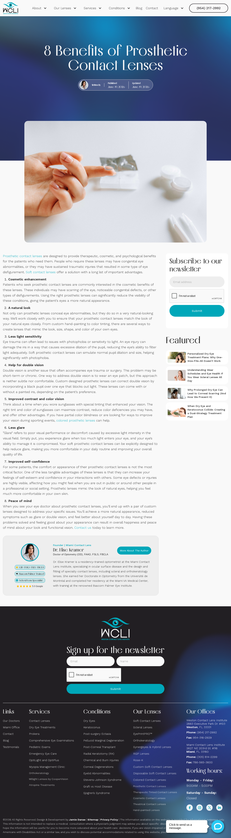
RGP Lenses (141, 753)
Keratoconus (91, 727)
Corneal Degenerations (98, 767)
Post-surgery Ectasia (97, 734)
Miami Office (11, 727)
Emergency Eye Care (43, 753)
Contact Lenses (39, 721)
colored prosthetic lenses (75, 420)
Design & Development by (61, 819)
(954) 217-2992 (209, 8)
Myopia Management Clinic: (47, 767)
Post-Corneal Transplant (99, 747)
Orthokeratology (39, 773)
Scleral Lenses (142, 727)
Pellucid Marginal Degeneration (103, 740)
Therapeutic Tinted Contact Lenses (155, 792)
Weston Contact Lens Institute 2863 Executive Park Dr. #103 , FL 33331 (207, 724)
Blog (139, 8)
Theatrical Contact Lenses (149, 804)
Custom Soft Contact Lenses (152, 767)
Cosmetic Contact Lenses (149, 798)
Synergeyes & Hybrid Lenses (152, 747)
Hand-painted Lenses (146, 810)
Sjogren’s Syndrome (96, 793)
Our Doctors (11, 721)
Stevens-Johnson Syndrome (102, 780)
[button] (39, 8)
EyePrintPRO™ (142, 734)
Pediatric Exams (39, 747)
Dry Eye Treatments (42, 727)
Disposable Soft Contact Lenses (154, 773)
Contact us (82, 527)
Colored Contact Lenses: (149, 780)
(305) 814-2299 (207, 757)
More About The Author (134, 550)
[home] (11, 8)
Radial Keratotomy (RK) (98, 753)
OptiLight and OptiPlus (44, 760)
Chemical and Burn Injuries (101, 760)
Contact (152, 8)
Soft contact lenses (41, 272)
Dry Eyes (89, 721)
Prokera (34, 734)
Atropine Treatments (42, 785)
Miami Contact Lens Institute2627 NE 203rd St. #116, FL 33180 (205, 748)
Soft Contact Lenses (147, 721)
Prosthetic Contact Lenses (149, 786)
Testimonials (11, 747)
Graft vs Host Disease (97, 786)
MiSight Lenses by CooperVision (48, 779)
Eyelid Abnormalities (96, 773)
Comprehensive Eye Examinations (51, 740)
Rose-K (138, 760)
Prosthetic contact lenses (22, 256)
